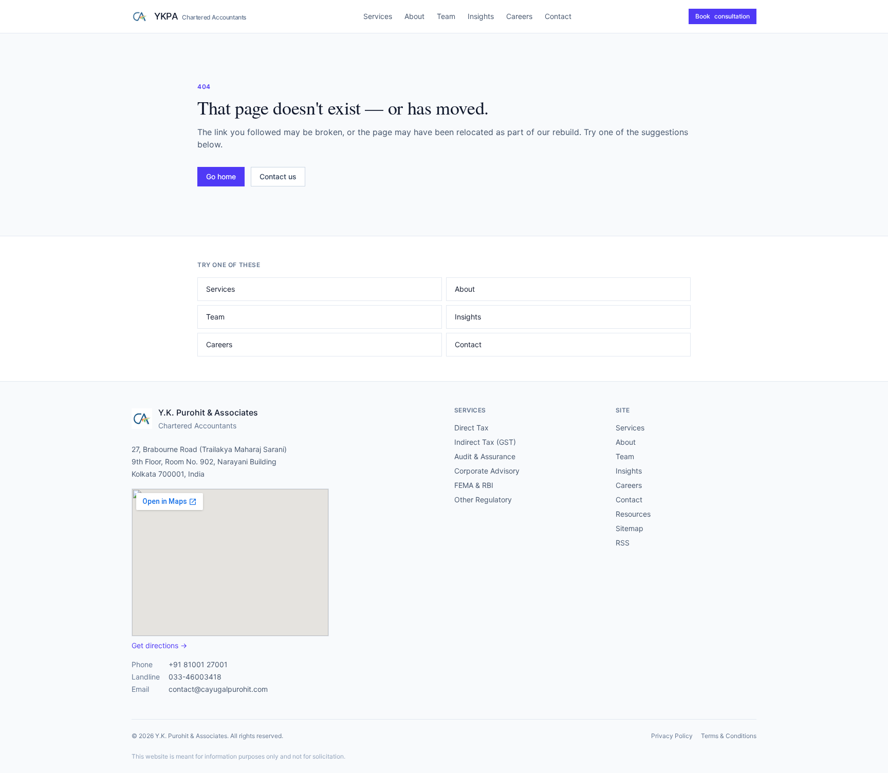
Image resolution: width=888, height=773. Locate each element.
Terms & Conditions (728, 736)
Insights (481, 16)
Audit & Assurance (484, 456)
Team (446, 16)
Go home (221, 176)
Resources (633, 514)
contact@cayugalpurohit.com (218, 689)
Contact (558, 16)
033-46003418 (195, 676)
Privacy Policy (672, 736)
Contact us (278, 176)
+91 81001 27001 (198, 664)
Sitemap (629, 528)
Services (377, 16)
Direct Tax (471, 427)
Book (722, 16)
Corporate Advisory (487, 470)
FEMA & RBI (473, 485)
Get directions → (159, 645)
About (414, 16)
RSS (623, 542)
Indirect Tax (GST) (485, 442)
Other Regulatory (483, 499)
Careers (519, 16)
